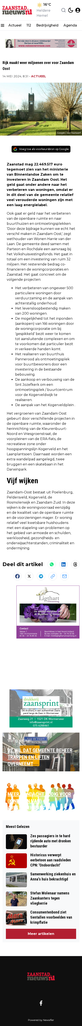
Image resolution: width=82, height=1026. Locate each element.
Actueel (14, 25)
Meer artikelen (41, 934)
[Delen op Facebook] (17, 576)
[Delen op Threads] (75, 564)
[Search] (63, 10)
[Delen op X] (29, 576)
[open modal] (77, 10)
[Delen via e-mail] (64, 576)
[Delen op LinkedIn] (63, 564)
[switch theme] (71, 10)
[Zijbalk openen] (2, 25)
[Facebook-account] (41, 1003)
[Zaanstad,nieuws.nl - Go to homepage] (41, 976)
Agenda (70, 25)
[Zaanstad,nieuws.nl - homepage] (17, 10)
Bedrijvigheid (47, 25)
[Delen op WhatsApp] (52, 564)
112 (28, 25)
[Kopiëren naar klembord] (53, 576)
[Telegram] (41, 576)
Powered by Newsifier (41, 1020)
